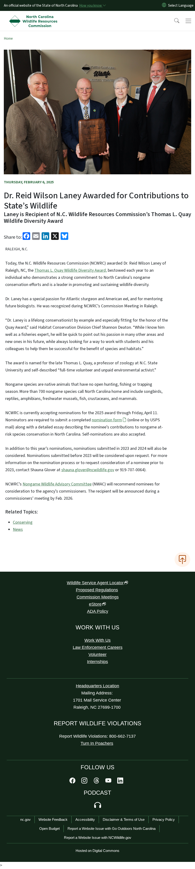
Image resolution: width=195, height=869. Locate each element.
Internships (97, 661)
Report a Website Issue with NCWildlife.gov (97, 838)
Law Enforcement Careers (97, 647)
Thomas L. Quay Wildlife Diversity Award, (70, 270)
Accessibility (85, 819)
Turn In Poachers (97, 743)
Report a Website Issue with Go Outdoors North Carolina (112, 828)
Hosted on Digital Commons (97, 851)
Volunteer (97, 654)
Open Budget (49, 828)
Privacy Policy (163, 819)
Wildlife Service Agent (95, 582)
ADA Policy (97, 611)
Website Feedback (53, 819)
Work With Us (97, 640)
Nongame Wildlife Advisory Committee (57, 484)
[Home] (34, 16)
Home (8, 38)
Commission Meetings (98, 597)
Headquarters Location (97, 686)
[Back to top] (182, 559)
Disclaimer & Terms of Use (124, 819)
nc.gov (25, 819)
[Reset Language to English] (164, 5)
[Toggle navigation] (188, 21)
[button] (173, 21)
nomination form (107, 420)
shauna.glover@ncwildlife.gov (87, 470)
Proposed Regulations (97, 590)
